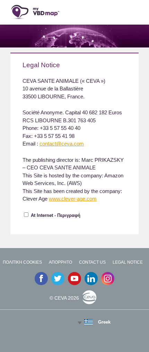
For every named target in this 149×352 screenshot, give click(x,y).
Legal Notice (128, 262)
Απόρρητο (60, 262)
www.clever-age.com (73, 199)
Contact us (92, 262)
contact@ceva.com (62, 144)
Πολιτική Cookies (22, 262)
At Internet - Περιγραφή (55, 215)
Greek (104, 322)
